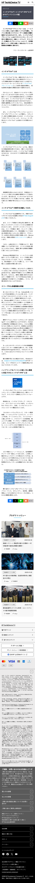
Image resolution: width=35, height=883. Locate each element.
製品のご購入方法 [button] (7, 834)
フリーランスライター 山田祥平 (23, 50)
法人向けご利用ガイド (12, 778)
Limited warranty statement (10, 872)
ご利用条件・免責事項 (8, 869)
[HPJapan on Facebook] (7, 854)
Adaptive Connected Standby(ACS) (15, 361)
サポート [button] (4, 839)
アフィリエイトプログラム (10, 816)
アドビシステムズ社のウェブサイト (17, 762)
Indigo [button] (15, 549)
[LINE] (3, 854)
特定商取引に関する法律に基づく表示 (13, 820)
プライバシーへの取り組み (10, 864)
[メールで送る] (25, 23)
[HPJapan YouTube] (16, 854)
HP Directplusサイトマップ (10, 818)
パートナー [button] (5, 844)
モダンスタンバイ (21, 237)
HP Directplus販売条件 (8, 822)
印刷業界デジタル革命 (9, 540)
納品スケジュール (7, 813)
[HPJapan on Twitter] (11, 854)
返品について (18, 813)
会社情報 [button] (4, 828)
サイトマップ (21, 869)
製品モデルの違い (16, 784)
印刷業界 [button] (8, 549)
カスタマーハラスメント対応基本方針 (13, 867)
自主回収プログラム (8, 862)
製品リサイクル (20, 862)
